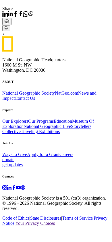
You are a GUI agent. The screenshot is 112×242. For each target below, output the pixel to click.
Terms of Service (77, 218)
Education (63, 121)
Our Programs (41, 121)
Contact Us (25, 98)
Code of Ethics (15, 218)
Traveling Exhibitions (40, 131)
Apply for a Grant (43, 154)
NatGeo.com (66, 93)
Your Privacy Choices (35, 223)
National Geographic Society (28, 93)
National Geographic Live (47, 126)
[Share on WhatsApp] (28, 14)
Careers (66, 154)
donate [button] (8, 159)
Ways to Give (14, 154)
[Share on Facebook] (18, 14)
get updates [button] (12, 164)
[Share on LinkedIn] (7, 14)
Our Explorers (15, 121)
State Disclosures (45, 218)
